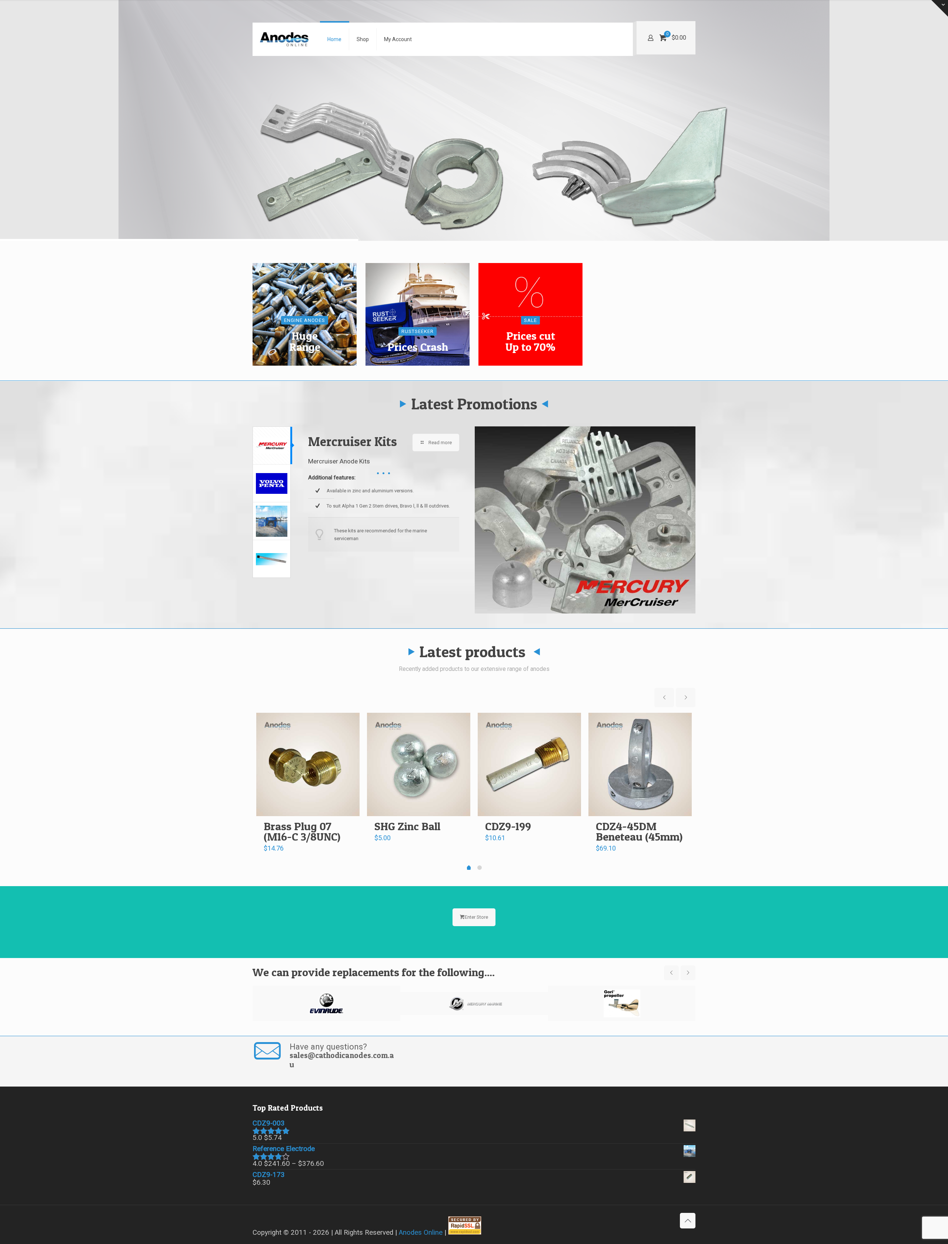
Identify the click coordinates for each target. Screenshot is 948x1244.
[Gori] (622, 1003)
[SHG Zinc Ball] (418, 764)
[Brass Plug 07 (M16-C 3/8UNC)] (308, 764)
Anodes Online (421, 1232)
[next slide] (685, 697)
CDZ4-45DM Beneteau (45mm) (639, 831)
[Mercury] (474, 1003)
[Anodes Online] (284, 39)
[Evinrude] (326, 1003)
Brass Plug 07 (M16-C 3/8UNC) (302, 831)
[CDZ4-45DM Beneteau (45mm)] (640, 764)
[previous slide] (664, 697)
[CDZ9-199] (529, 764)
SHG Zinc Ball (407, 826)
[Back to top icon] (687, 1220)
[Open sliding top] (939, 8)
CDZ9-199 (508, 826)
